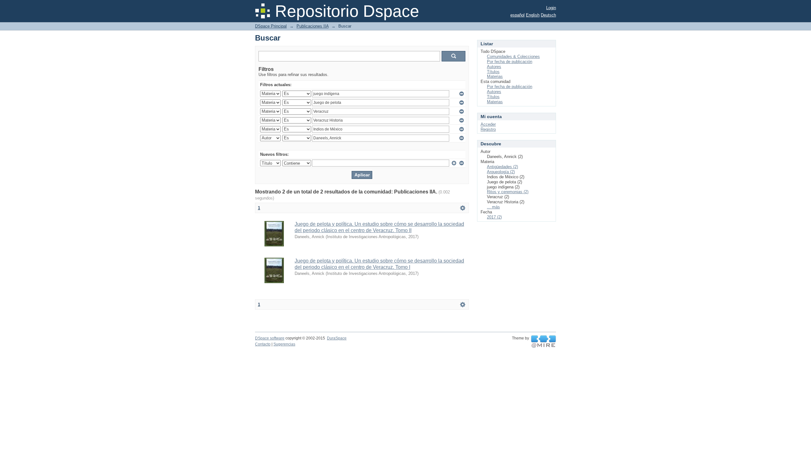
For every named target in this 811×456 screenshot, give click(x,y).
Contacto (263, 344)
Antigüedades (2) (502, 166)
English (533, 15)
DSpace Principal (271, 26)
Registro (488, 129)
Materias (495, 76)
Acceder (488, 124)
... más (493, 207)
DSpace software (269, 338)
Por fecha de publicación (509, 61)
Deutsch (548, 15)
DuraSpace (337, 338)
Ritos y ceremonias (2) (507, 191)
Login (551, 7)
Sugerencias (284, 344)
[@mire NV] (543, 341)
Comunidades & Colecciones (513, 56)
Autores (494, 66)
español (517, 15)
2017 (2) (494, 217)
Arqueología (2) (501, 171)
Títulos (493, 71)
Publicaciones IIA (313, 26)
